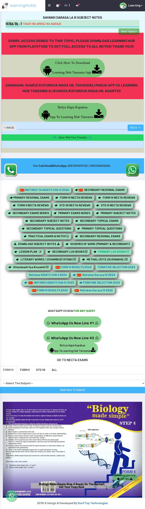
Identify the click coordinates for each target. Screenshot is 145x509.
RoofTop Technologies (93, 503)
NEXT (135, 127)
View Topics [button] (128, 31)
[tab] (8, 370)
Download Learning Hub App (124, 477)
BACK (9, 127)
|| (72, 137)
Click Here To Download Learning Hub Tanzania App (71, 67)
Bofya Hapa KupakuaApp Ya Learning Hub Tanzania (72, 112)
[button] (8, 450)
